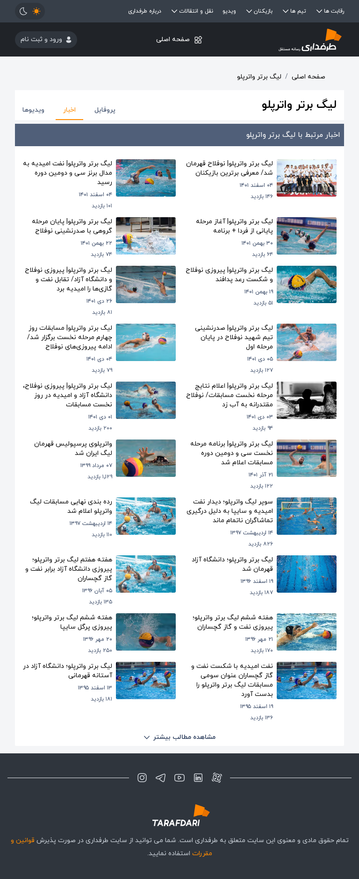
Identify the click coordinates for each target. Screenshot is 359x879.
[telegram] (160, 777)
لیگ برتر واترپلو (259, 76)
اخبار (69, 110)
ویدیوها (33, 110)
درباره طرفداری (144, 11)
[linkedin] (198, 777)
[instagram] (142, 777)
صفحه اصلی (173, 39)
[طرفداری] (289, 39)
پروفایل (104, 110)
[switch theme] (30, 11)
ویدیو (229, 11)
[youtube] (179, 777)
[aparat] (217, 777)
